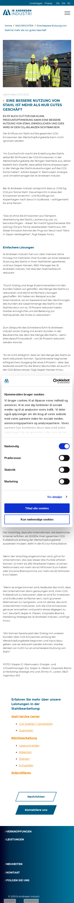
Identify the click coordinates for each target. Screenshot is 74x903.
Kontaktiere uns (36, 810)
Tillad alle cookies (37, 508)
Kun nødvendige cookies (37, 519)
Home (8, 25)
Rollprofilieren (21, 773)
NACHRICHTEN (24, 25)
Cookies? (10, 901)
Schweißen (26, 765)
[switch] (64, 458)
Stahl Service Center (25, 716)
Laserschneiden (29, 745)
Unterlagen (36, 3)
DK (58, 3)
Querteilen (26, 730)
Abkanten (25, 752)
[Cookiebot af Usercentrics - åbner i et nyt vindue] (53, 381)
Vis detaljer (54, 496)
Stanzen (24, 759)
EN (63, 3)
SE (68, 3)
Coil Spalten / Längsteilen (36, 724)
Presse (48, 3)
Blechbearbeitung (24, 738)
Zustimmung (31, 901)
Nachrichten (36, 796)
